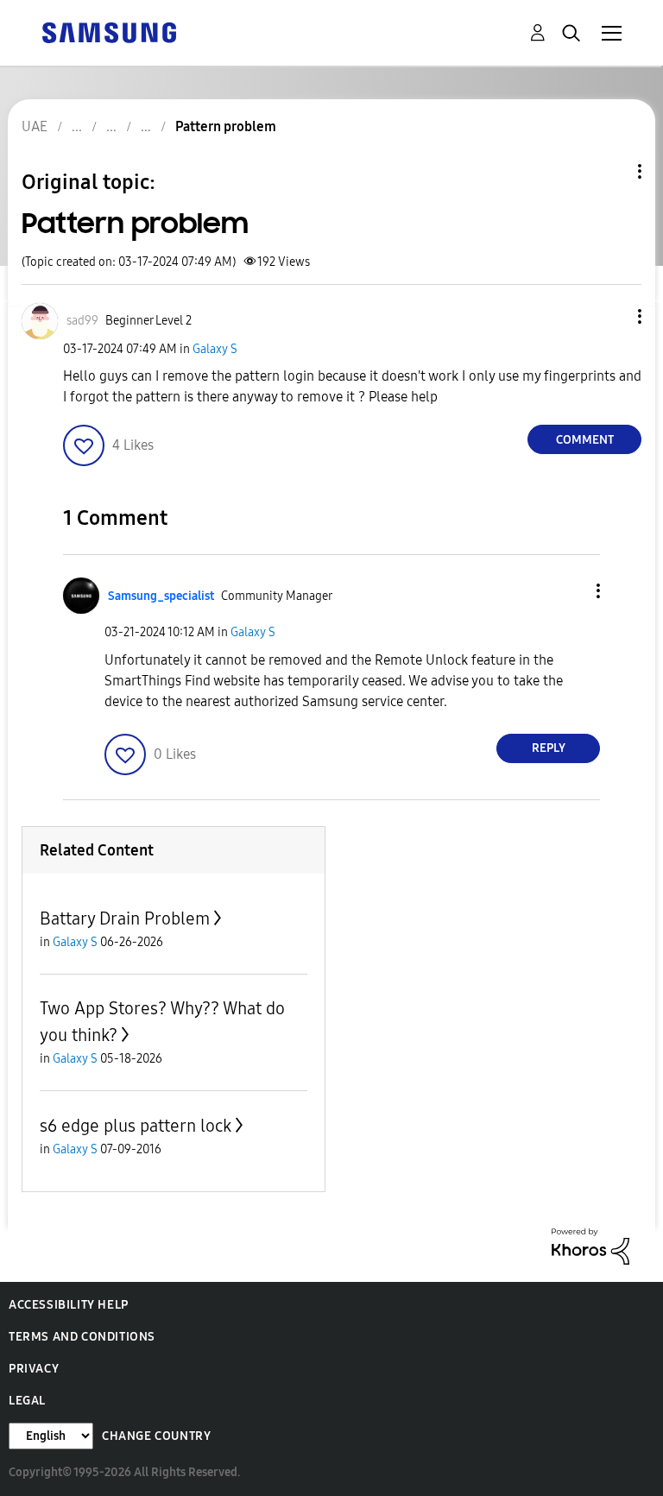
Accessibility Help (69, 1304)
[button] (611, 316)
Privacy (34, 1368)
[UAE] (108, 31)
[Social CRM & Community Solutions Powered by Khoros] (590, 1245)
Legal (27, 1400)
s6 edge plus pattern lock (135, 1125)
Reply (548, 748)
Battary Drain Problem (125, 918)
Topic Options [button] (610, 171)
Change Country (156, 1436)
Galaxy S (215, 349)
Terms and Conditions (82, 1336)
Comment (585, 439)
